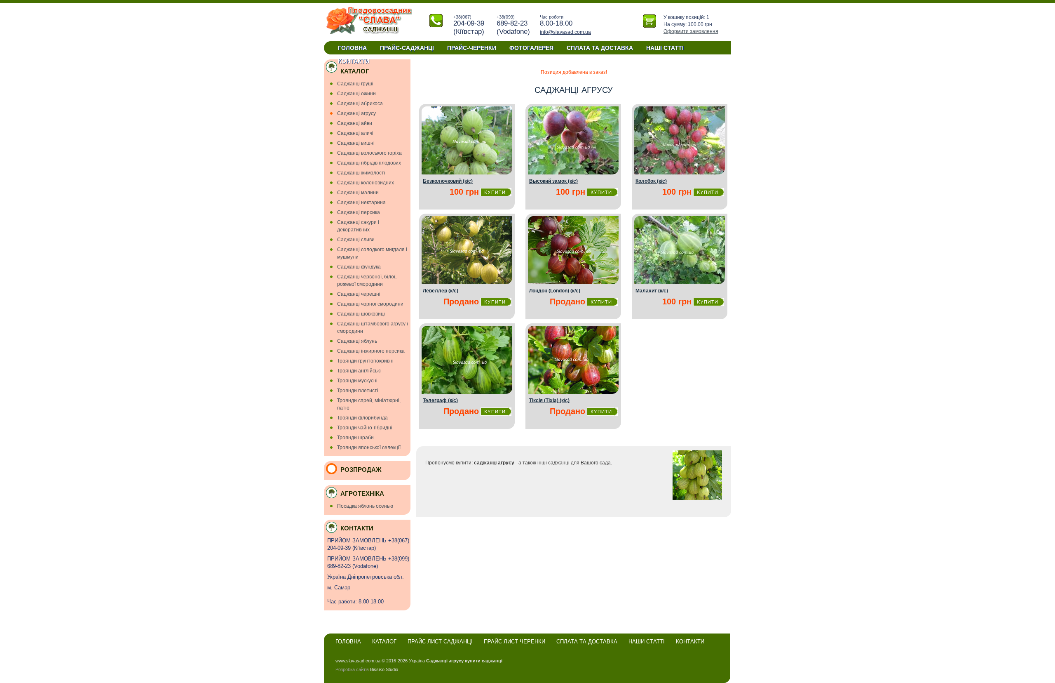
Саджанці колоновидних (365, 183)
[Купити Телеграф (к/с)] (467, 392)
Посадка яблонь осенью (365, 506)
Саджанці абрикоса (360, 103)
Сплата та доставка (600, 48)
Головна (352, 48)
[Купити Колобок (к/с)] (679, 173)
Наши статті (646, 641)
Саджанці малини (358, 192)
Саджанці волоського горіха (369, 153)
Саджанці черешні (358, 294)
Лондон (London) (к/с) (554, 291)
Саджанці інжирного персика (371, 351)
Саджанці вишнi (356, 143)
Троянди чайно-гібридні (364, 428)
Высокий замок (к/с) (553, 181)
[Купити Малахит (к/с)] (679, 282)
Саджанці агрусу (356, 113)
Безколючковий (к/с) (448, 181)
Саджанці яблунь (357, 341)
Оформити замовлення (690, 31)
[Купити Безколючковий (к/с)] (467, 173)
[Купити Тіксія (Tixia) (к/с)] (573, 392)
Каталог (384, 641)
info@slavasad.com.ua (565, 32)
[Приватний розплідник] (369, 33)
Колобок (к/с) (651, 181)
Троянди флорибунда (362, 418)
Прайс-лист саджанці (440, 641)
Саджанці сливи (356, 240)
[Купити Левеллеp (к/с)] (467, 282)
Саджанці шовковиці (361, 314)
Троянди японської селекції (369, 447)
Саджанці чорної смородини (370, 304)
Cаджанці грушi (355, 84)
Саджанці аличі (355, 133)
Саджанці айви (354, 123)
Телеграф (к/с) (440, 400)
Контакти (353, 61)
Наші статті (665, 48)
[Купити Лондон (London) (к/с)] (573, 282)
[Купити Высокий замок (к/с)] (573, 173)
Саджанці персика (358, 212)
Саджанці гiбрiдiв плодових (369, 163)
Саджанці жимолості (361, 173)
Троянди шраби (355, 437)
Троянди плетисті (357, 390)
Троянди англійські (359, 371)
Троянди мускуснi (357, 381)
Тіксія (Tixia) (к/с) (549, 400)
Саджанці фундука (359, 267)
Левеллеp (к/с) (440, 291)
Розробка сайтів (352, 669)
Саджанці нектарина (361, 202)
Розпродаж (361, 469)
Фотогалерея (531, 48)
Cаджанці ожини (356, 94)
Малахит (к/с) (651, 291)
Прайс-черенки (471, 48)
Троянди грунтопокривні (365, 361)
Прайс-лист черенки (514, 641)
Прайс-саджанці (407, 48)
